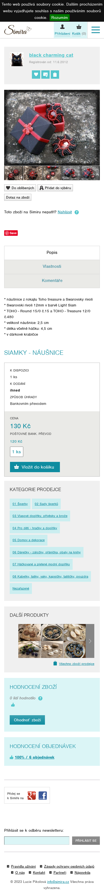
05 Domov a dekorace (28, 540)
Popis (52, 252)
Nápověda (82, 872)
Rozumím (59, 17)
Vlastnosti (52, 266)
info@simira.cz (58, 881)
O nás (20, 872)
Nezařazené (20, 588)
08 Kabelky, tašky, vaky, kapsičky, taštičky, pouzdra (50, 576)
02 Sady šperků (46, 504)
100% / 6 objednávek (34, 757)
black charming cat (51, 55)
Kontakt (39, 872)
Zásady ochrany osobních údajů (69, 866)
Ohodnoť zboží (27, 719)
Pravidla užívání (23, 866)
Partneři (60, 872)
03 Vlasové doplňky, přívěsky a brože (39, 516)
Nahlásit (65, 211)
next (90, 641)
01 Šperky (20, 504)
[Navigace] (95, 30)
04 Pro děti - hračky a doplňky (34, 528)
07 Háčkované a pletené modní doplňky (41, 564)
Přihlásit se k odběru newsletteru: (34, 830)
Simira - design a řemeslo (18, 30)
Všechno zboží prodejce (76, 664)
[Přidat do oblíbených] (36, 74)
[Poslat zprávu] (45, 74)
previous (14, 641)
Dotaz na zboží (17, 197)
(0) (79, 33)
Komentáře (52, 280)
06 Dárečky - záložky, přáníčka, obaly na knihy (46, 552)
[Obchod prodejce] (55, 74)
